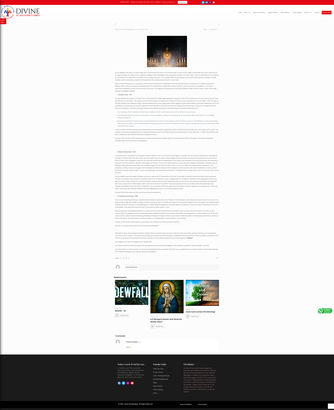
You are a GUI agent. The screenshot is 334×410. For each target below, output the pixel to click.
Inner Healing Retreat (161, 376)
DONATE (317, 12)
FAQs (155, 393)
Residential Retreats (160, 379)
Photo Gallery (158, 390)
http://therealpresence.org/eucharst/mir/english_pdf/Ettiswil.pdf (182, 192)
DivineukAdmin (130, 29)
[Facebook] (206, 2)
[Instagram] (210, 2)
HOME (240, 12)
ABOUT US (247, 12)
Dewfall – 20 (120, 311)
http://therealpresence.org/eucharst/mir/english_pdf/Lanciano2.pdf (137, 148)
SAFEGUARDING (297, 12)
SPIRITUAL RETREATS (259, 12)
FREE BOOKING (326, 12)
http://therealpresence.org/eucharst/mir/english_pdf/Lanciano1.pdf (137, 144)
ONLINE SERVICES (273, 12)
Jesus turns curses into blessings (200, 312)
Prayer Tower (158, 372)
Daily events (157, 386)
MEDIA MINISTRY (285, 12)
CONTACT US (308, 12)
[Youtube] (213, 2)
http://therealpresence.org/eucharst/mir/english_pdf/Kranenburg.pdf (138, 229)
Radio (155, 383)
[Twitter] (203, 2)
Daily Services (158, 369)
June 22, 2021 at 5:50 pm (132, 344)
